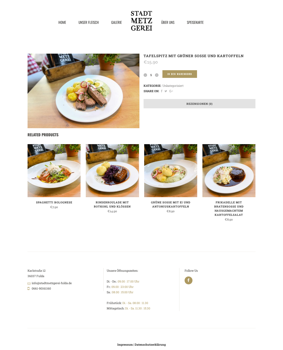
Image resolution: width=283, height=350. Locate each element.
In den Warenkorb (179, 74)
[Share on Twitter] (165, 91)
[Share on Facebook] (161, 91)
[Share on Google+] (171, 91)
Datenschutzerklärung (150, 344)
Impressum (125, 344)
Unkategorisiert (173, 86)
